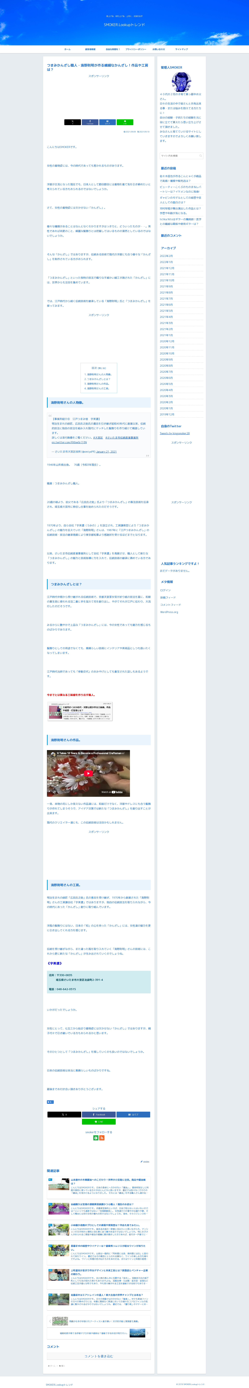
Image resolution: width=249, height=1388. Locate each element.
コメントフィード (170, 605)
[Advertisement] (99, 96)
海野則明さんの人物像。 (100, 374)
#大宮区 (98, 437)
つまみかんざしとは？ (98, 379)
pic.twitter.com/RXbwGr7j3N (69, 442)
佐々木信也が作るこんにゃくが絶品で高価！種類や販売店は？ (180, 178)
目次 (94, 368)
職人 (51, 1102)
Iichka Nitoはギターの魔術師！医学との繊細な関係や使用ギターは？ (180, 221)
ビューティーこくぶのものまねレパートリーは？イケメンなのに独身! (180, 189)
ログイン (165, 590)
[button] (200, 155)
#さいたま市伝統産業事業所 (121, 437)
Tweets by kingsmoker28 (175, 433)
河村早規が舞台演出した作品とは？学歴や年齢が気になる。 (180, 211)
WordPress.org (169, 612)
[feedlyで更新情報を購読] (95, 1137)
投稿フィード (168, 597)
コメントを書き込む (98, 1356)
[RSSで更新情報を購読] (101, 1137)
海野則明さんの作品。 (98, 383)
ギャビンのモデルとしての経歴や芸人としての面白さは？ (180, 200)
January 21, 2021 (106, 451)
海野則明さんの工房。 (98, 388)
